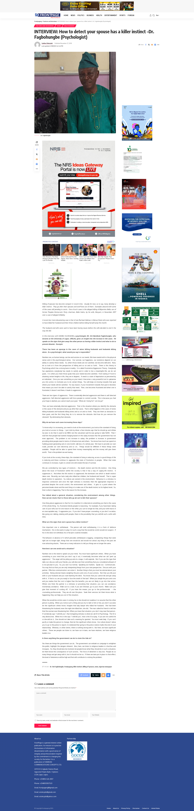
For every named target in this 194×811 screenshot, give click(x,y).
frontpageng (68, 667)
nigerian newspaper (105, 667)
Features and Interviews (45, 26)
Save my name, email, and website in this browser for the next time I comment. (60, 720)
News (59, 26)
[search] (154, 15)
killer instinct (77, 667)
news (96, 667)
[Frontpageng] (47, 15)
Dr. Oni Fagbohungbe (57, 667)
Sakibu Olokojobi (47, 43)
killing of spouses (88, 667)
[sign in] (151, 15)
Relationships (69, 26)
